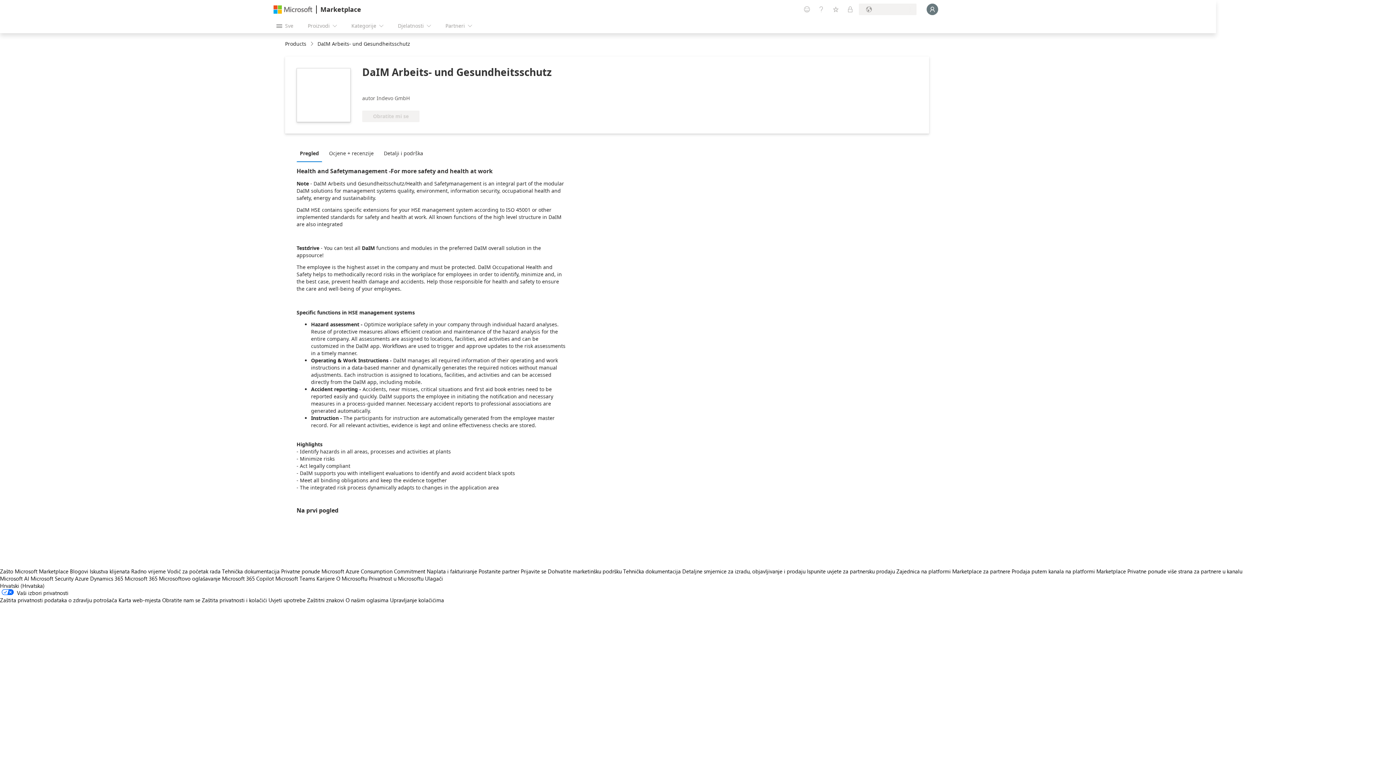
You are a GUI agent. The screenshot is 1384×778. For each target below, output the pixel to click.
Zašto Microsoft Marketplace (34, 571)
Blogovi (79, 571)
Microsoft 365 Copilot (248, 578)
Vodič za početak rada (194, 571)
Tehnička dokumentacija (251, 571)
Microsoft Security (52, 578)
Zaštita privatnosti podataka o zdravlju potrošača (58, 600)
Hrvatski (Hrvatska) (22, 585)
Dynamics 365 (106, 578)
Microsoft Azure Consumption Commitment (374, 571)
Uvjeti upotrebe (287, 600)
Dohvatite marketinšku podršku (585, 571)
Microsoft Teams (295, 578)
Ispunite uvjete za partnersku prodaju (851, 571)
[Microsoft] (293, 9)
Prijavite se (533, 571)
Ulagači (434, 578)
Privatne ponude (300, 571)
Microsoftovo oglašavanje (190, 578)
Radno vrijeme (148, 571)
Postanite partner (499, 571)
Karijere (325, 578)
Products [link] (295, 43)
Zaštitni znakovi (325, 600)
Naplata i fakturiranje (452, 571)
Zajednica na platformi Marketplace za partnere (953, 571)
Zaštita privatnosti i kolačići (234, 600)
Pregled (309, 153)
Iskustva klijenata (110, 571)
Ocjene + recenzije (351, 153)
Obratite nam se (181, 600)
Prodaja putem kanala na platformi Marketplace (1069, 571)
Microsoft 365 (141, 578)
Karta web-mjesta (140, 600)
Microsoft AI (14, 578)
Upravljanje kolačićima (417, 600)
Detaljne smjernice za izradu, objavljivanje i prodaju (744, 571)
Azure (82, 578)
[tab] (311, 153)
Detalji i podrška (403, 153)
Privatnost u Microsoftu (396, 578)
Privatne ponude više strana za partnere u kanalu (1184, 571)
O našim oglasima (367, 600)
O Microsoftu (351, 578)
